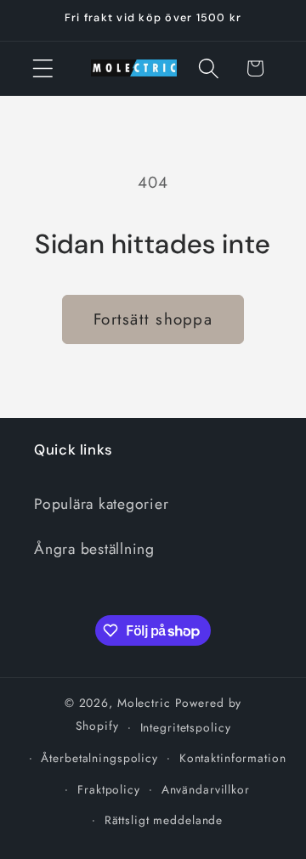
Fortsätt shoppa (153, 319)
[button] (43, 68)
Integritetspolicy (185, 727)
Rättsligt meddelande (164, 819)
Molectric (144, 702)
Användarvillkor (206, 789)
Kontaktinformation (232, 757)
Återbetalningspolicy (99, 757)
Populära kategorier (101, 504)
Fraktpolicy (108, 789)
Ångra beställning (94, 549)
